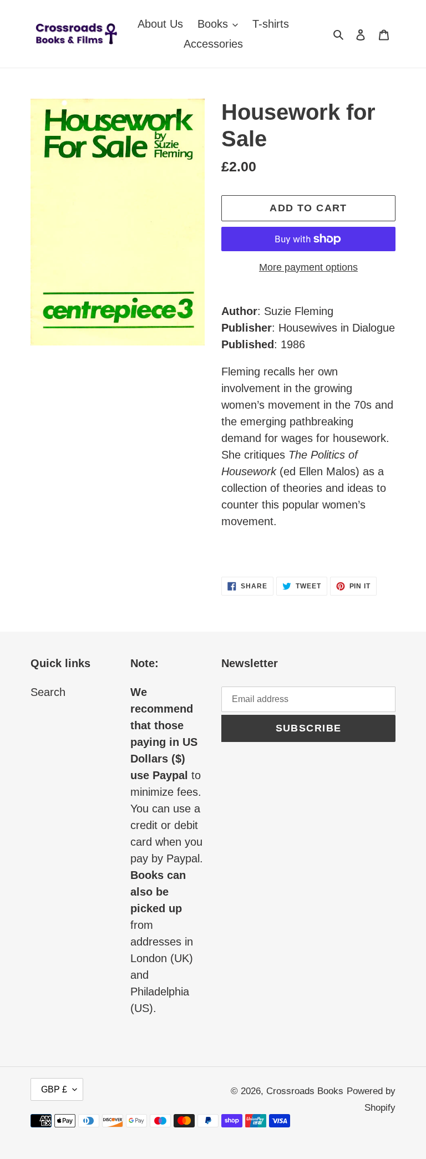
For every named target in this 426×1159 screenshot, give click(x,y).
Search (48, 692)
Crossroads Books (304, 1091)
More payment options (308, 267)
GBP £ (54, 1089)
